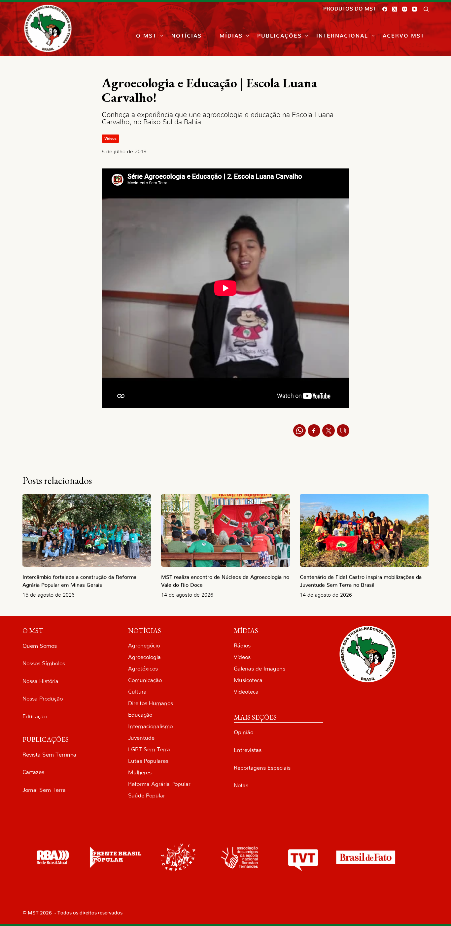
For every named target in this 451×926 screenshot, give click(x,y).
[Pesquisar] (426, 9)
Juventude (141, 738)
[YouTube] (414, 9)
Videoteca (246, 692)
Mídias (231, 36)
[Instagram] (404, 9)
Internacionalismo (150, 726)
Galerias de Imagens (259, 669)
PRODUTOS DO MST (349, 9)
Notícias (186, 36)
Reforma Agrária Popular (159, 784)
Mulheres (140, 772)
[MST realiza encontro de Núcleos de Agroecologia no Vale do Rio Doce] (225, 530)
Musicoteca (248, 680)
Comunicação (145, 680)
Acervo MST (403, 36)
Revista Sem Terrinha (49, 755)
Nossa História (40, 681)
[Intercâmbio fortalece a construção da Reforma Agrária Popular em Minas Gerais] (86, 530)
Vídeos (110, 138)
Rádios (242, 645)
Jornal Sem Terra (44, 790)
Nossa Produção (42, 699)
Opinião (243, 732)
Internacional (342, 36)
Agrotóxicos (143, 669)
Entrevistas (247, 750)
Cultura (137, 692)
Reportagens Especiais (262, 768)
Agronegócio (144, 645)
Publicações (279, 36)
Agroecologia (144, 657)
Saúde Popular (146, 795)
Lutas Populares (148, 761)
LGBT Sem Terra (149, 749)
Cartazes (33, 772)
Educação (34, 716)
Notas (241, 785)
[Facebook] (384, 9)
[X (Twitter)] (394, 9)
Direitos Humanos (150, 703)
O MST (146, 36)
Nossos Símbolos (43, 663)
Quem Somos (39, 646)
